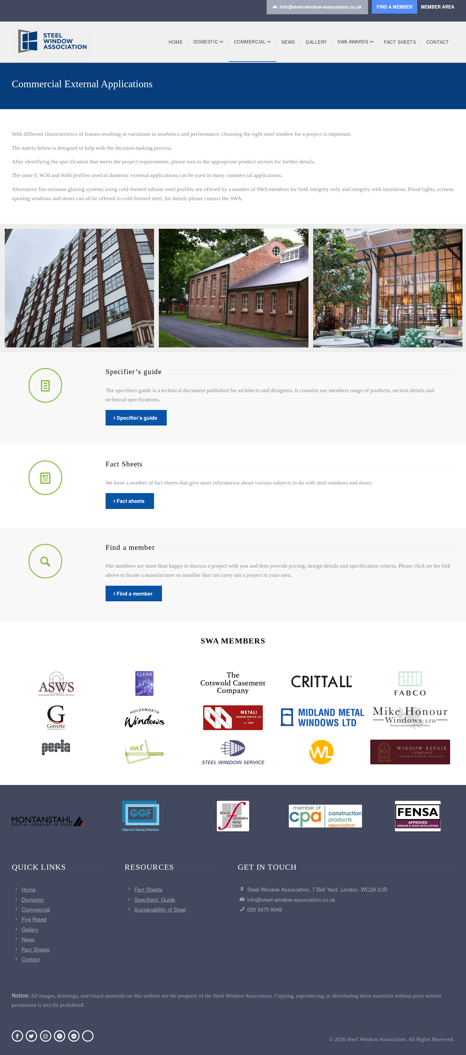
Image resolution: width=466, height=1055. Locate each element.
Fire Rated (34, 919)
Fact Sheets (36, 949)
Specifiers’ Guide (154, 899)
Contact (31, 959)
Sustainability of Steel (160, 909)
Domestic (33, 899)
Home (29, 889)
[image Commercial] (236, 290)
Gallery (30, 929)
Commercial (36, 909)
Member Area (437, 6)
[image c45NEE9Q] (82, 290)
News (28, 939)
